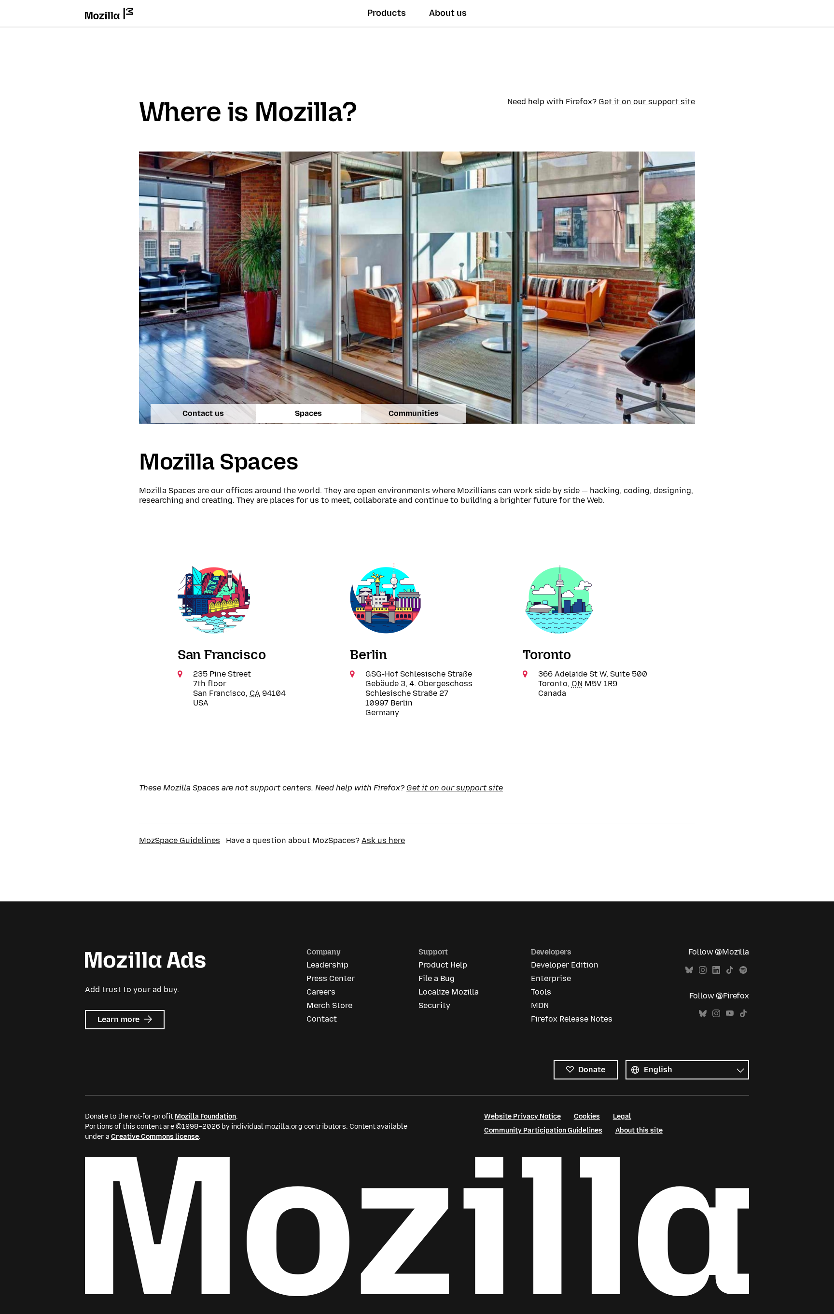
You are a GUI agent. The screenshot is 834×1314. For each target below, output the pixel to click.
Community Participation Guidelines (543, 1130)
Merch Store (329, 1005)
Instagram (703, 970)
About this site (639, 1130)
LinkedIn (716, 970)
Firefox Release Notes (571, 1019)
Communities (414, 413)
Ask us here (383, 840)
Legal (622, 1116)
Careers (320, 991)
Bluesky (689, 970)
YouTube (730, 1014)
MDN (540, 1005)
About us (448, 13)
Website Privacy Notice (522, 1116)
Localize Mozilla (448, 991)
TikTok (730, 970)
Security (434, 1005)
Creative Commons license (155, 1137)
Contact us (203, 413)
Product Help (442, 964)
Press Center (330, 978)
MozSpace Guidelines (179, 840)
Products (386, 13)
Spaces (308, 413)
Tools (541, 991)
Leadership (327, 964)
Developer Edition (564, 964)
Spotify (743, 970)
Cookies (587, 1116)
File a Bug (436, 978)
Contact (321, 1019)
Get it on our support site (646, 101)
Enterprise (551, 978)
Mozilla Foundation (205, 1116)
